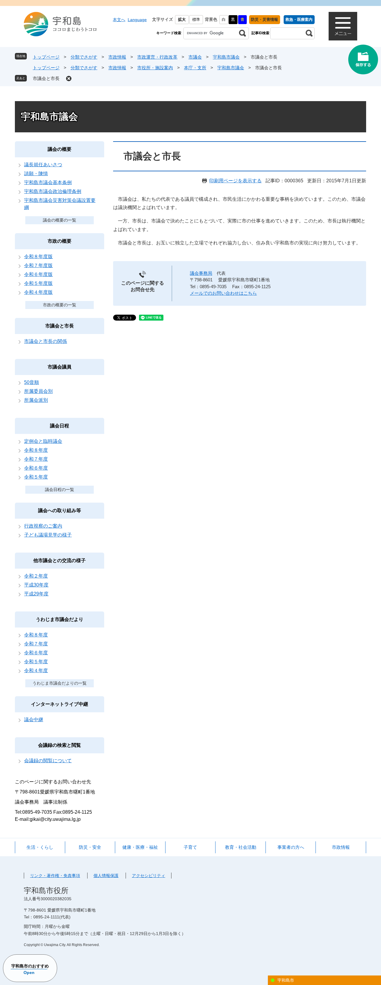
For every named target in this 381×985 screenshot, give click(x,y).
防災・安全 (90, 847)
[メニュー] (343, 26)
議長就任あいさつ (43, 164)
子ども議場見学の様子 (48, 534)
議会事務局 (201, 273)
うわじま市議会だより (59, 619)
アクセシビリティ (148, 875)
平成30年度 (36, 584)
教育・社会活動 (240, 847)
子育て (190, 847)
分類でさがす (84, 56)
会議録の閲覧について (48, 760)
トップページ (46, 56)
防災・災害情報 (264, 19)
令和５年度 (36, 476)
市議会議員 (59, 366)
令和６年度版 (38, 274)
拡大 (182, 19)
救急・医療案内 (299, 19)
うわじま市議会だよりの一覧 (59, 683)
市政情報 (117, 56)
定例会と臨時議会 (43, 441)
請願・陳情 (36, 173)
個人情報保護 (105, 875)
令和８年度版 (38, 256)
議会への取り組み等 (59, 510)
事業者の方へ (290, 847)
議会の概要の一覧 (59, 220)
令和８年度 (36, 450)
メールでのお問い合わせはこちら (223, 293)
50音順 (31, 382)
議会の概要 (59, 149)
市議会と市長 (46, 78)
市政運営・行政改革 (157, 56)
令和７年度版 (38, 265)
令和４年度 (36, 670)
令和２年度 (36, 575)
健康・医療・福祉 (140, 847)
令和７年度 (36, 459)
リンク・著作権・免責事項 (55, 875)
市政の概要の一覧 (59, 304)
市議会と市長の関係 (45, 341)
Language (137, 19)
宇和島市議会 (226, 56)
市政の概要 (59, 241)
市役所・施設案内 (155, 67)
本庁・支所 (195, 67)
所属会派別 (36, 400)
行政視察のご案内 (43, 525)
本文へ (119, 19)
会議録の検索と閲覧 (59, 745)
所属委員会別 (38, 391)
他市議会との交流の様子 (59, 560)
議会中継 (33, 719)
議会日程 (59, 425)
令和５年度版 (38, 283)
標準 (196, 19)
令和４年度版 (38, 292)
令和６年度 (36, 467)
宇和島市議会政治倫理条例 (52, 191)
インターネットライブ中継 (59, 704)
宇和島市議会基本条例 (48, 182)
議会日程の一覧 (59, 489)
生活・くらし (39, 847)
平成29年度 (36, 593)
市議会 (195, 56)
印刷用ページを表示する (235, 180)
